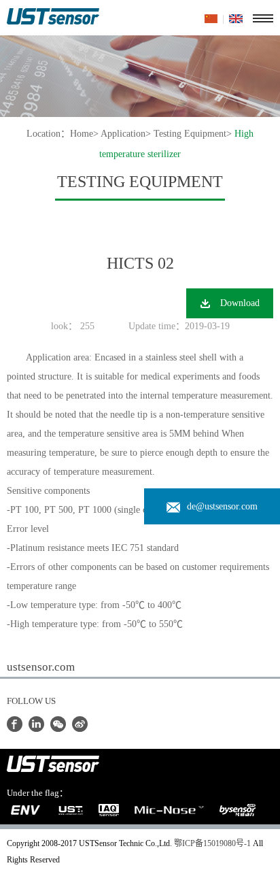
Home (81, 134)
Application (123, 134)
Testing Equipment (190, 134)
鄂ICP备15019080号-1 (212, 843)
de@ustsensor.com (222, 506)
